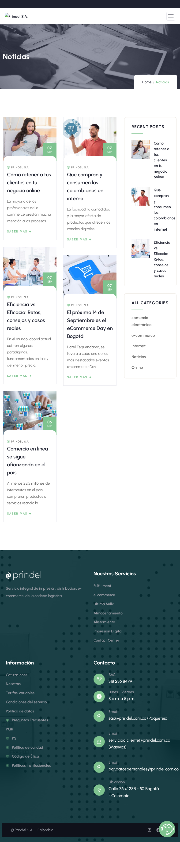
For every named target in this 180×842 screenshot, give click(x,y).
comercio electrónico (141, 321)
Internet (138, 346)
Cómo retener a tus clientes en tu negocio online (29, 182)
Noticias (138, 356)
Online (137, 367)
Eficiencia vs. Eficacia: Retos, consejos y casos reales (162, 259)
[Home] (23, 575)
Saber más (17, 231)
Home (146, 82)
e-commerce (143, 335)
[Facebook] (158, 830)
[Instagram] (149, 830)
